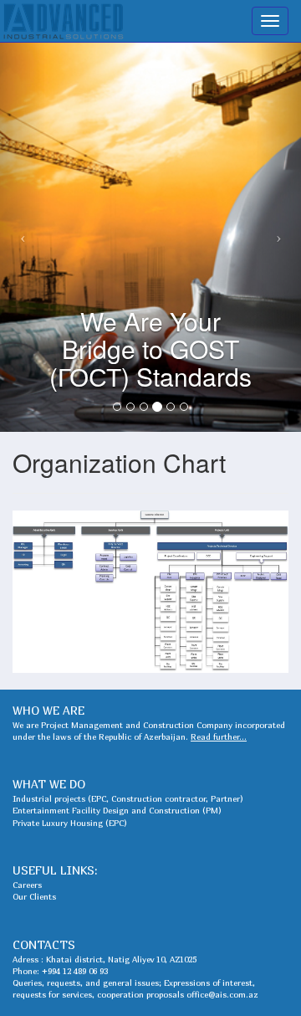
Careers (27, 885)
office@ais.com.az (222, 994)
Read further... (219, 736)
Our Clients (34, 896)
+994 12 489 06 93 (75, 971)
